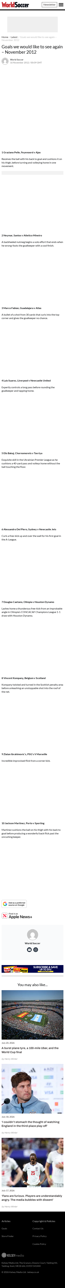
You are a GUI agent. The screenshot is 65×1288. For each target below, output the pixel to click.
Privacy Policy (39, 1236)
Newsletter (49, 4)
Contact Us (37, 1228)
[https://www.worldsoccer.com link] (35, 949)
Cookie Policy (39, 1244)
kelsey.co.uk (33, 1272)
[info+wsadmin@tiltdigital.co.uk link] (29, 949)
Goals (4, 1228)
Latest (14, 36)
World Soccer (17, 59)
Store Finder (8, 1236)
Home (5, 36)
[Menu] (61, 4)
